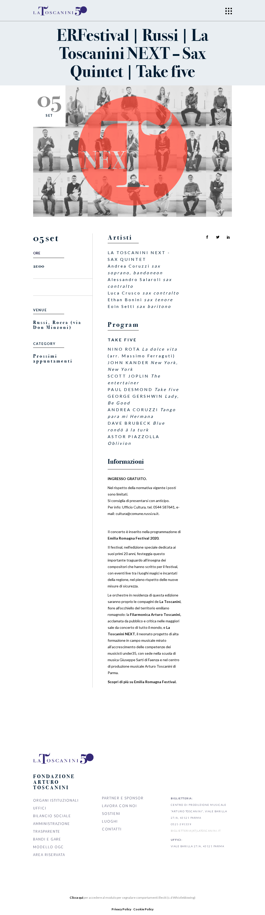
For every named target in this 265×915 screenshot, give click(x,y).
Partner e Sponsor (123, 798)
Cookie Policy (143, 909)
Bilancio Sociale (52, 816)
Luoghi (110, 821)
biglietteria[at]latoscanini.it (196, 830)
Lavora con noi (119, 806)
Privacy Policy (122, 909)
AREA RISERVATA (49, 855)
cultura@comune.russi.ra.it (137, 513)
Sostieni (111, 813)
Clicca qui (76, 897)
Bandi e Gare (47, 839)
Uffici (39, 808)
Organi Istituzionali (56, 800)
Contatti (112, 829)
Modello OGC (48, 847)
